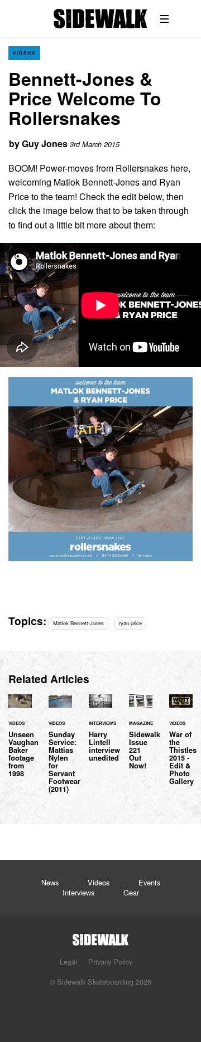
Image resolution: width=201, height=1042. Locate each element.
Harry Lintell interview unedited (100, 734)
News (50, 882)
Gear (131, 892)
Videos (24, 53)
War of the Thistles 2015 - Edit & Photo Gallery (181, 746)
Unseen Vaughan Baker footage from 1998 (20, 742)
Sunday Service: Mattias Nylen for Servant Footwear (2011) (60, 750)
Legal (68, 961)
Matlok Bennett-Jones (78, 623)
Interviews (78, 892)
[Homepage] (100, 936)
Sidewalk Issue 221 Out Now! (140, 738)
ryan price (130, 623)
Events (149, 882)
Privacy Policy (110, 961)
